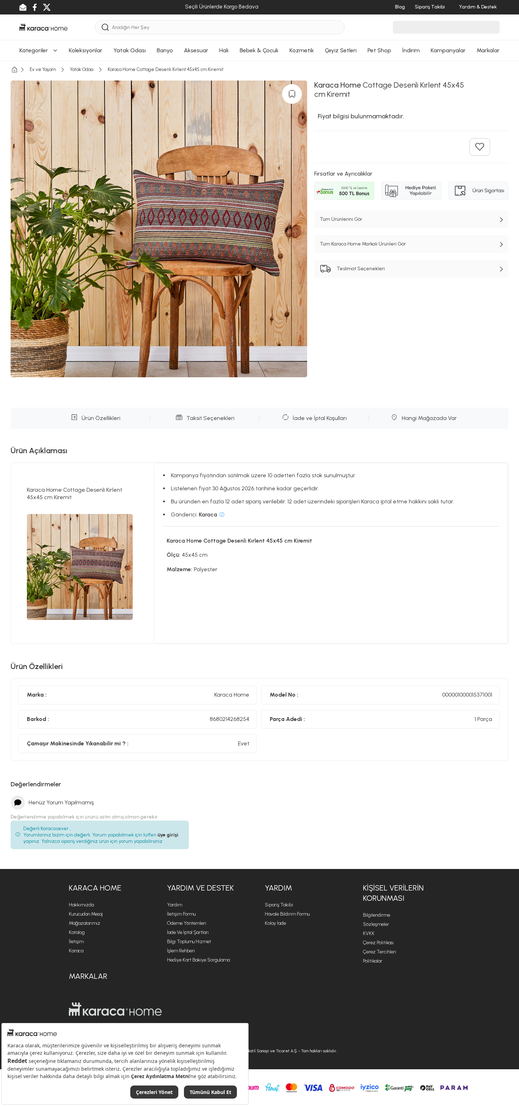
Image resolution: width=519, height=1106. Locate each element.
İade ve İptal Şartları (188, 932)
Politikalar (372, 961)
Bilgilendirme (376, 915)
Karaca (76, 951)
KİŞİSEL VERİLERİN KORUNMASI (393, 893)
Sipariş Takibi (279, 905)
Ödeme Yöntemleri (186, 923)
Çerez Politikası (378, 943)
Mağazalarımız (84, 923)
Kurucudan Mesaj (86, 914)
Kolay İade (275, 923)
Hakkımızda (81, 905)
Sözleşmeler (376, 924)
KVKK (369, 933)
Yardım (174, 905)
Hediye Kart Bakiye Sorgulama (198, 960)
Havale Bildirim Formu (287, 914)
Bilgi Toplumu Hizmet (189, 942)
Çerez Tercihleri (379, 952)
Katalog (77, 932)
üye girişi (167, 835)
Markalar (88, 976)
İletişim (76, 942)
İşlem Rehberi (181, 951)
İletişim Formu (181, 914)
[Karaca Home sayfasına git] (115, 1009)
